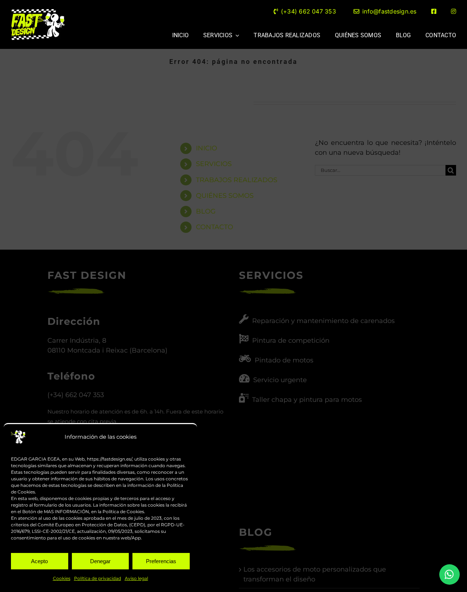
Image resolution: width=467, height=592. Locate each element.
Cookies (61, 578)
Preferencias (161, 561)
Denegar (100, 561)
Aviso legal (136, 578)
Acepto (39, 561)
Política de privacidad (97, 578)
